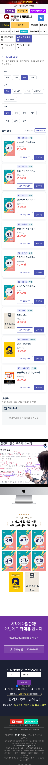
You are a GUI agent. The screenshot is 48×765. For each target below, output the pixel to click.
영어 (32, 113)
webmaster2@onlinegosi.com (24, 746)
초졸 (32, 78)
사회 (7, 121)
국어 (16, 113)
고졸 (16, 78)
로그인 (8, 11)
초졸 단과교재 (7, 46)
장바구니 (39, 157)
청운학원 (23, 725)
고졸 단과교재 (7, 38)
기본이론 (17, 91)
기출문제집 (38, 91)
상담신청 (24, 682)
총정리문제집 (10, 99)
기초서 (27, 91)
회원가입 (21, 11)
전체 (7, 78)
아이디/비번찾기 (36, 11)
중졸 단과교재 (23, 38)
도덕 (24, 121)
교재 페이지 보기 (24, 157)
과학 (16, 121)
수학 (24, 113)
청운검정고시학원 (33, 725)
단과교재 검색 (23, 46)
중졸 (24, 78)
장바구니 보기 (40, 130)
